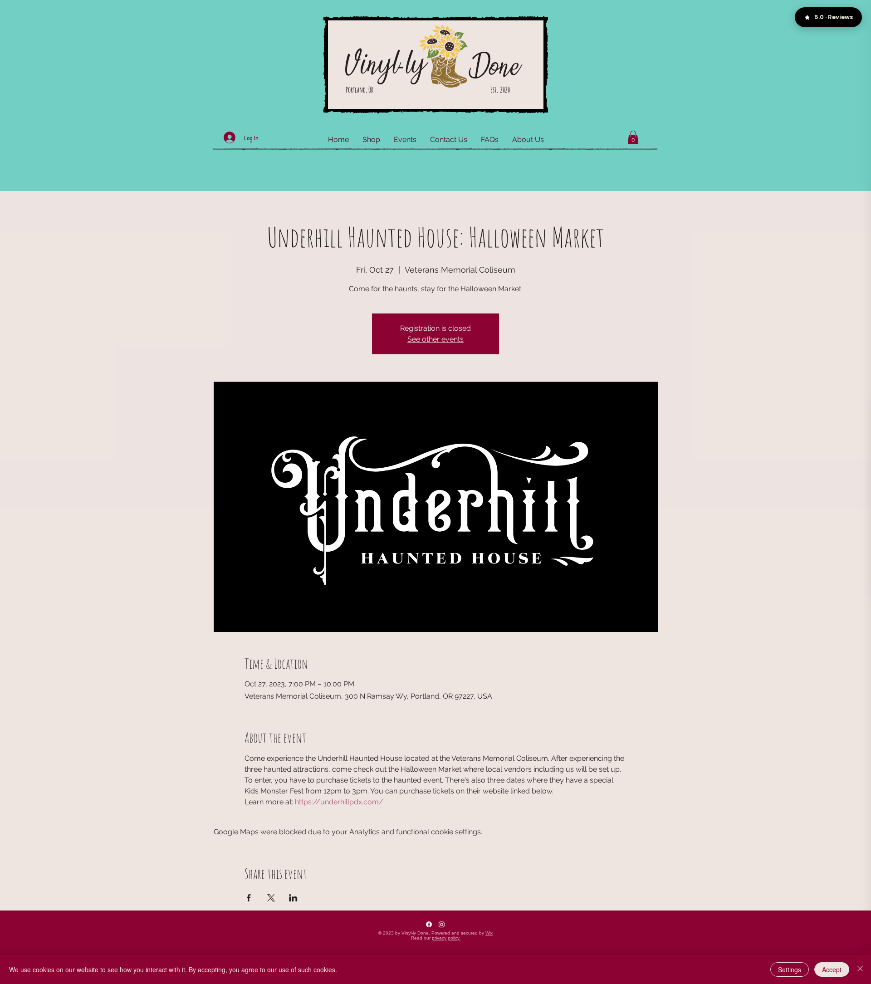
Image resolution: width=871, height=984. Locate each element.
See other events (435, 339)
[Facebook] (429, 924)
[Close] (860, 969)
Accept (832, 969)
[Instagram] (441, 924)
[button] (633, 137)
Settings (789, 969)
